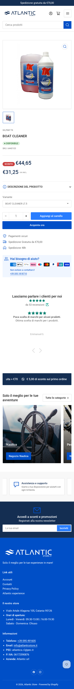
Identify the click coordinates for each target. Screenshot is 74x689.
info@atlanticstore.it (25, 645)
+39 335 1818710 (18, 273)
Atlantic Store (30, 684)
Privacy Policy (11, 588)
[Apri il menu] (67, 13)
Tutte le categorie (55, 397)
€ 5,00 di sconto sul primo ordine (46, 379)
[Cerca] (67, 25)
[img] (37, 301)
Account (7, 579)
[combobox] (37, 25)
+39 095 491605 (27, 640)
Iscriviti (64, 528)
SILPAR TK (8, 130)
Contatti (7, 584)
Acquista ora (37, 225)
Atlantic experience (14, 593)
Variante (7, 197)
